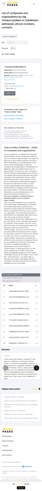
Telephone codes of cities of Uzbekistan (18, 414)
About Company (7, 441)
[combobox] (35, 4)
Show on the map (9, 80)
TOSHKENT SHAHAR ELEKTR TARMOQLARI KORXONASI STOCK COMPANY (19, 320)
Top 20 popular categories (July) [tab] (12, 278)
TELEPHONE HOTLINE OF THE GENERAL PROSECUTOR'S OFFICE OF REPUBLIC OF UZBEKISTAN (19, 303)
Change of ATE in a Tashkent (14, 397)
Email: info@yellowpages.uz (12, 462)
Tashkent (7, 77)
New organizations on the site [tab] (12, 281)
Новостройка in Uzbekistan (14, 115)
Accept (21, 488)
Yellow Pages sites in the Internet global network (21, 418)
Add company (7, 455)
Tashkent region (28, 75)
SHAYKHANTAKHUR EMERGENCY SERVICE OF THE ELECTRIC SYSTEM (19, 326)
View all (35, 389)
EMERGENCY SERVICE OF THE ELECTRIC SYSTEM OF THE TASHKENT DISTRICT (19, 343)
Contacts (5, 445)
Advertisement (7, 450)
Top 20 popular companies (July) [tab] (12, 275)
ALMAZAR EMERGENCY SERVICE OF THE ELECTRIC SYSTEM (19, 308)
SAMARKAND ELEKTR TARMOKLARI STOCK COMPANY (19, 331)
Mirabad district (15, 77)
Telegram (28, 466)
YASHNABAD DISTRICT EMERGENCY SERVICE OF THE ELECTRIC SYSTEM (19, 291)
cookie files (19, 484)
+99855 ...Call (9, 93)
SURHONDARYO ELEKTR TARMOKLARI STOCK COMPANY (19, 337)
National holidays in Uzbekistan (15, 410)
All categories (7, 436)
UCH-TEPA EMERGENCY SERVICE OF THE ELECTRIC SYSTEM (19, 314)
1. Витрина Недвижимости (15, 67)
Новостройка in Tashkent (13, 119)
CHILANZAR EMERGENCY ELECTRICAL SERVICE (19, 297)
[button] (21, 98)
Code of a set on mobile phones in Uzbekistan (20, 401)
